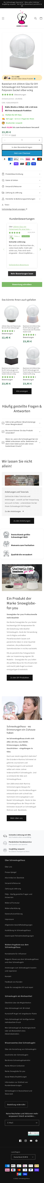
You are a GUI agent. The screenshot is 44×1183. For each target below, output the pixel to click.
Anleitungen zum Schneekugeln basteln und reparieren (21, 969)
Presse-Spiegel (10, 872)
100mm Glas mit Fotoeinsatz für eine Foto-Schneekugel (19, 229)
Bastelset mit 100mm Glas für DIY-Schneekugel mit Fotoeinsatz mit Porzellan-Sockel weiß (32, 329)
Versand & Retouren (13, 883)
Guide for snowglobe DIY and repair (19, 987)
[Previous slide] (4, 249)
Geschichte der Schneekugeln (16, 1055)
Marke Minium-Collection (15, 1066)
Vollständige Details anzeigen (14, 209)
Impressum (9, 919)
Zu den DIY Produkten (19, 677)
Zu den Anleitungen (22, 521)
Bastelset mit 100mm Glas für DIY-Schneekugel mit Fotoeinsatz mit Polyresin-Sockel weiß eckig (32, 371)
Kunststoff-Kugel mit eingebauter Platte (21, 1014)
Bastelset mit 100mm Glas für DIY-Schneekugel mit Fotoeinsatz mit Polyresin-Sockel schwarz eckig (11, 371)
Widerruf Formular (12, 903)
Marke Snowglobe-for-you (15, 1071)
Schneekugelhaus (24, 1178)
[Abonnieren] (36, 1123)
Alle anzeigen (22, 391)
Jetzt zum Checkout (22, 153)
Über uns (8, 867)
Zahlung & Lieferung (13, 889)
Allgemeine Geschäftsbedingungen (19, 925)
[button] (3, 18)
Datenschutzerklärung (14, 914)
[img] (14, 233)
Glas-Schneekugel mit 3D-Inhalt (17, 1008)
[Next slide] (40, 249)
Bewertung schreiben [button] (22, 284)
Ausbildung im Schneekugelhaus (18, 930)
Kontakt (8, 976)
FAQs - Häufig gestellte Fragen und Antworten (18, 895)
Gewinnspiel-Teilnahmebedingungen (19, 936)
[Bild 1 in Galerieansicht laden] (22, 52)
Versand (13, 135)
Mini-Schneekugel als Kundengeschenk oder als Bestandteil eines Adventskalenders (20, 1031)
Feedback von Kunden (13, 982)
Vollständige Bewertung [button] (19, 265)
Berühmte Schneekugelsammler (17, 1060)
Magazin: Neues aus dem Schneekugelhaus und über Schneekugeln (22, 960)
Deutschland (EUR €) (21, 1157)
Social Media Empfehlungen (16, 1077)
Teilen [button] (7, 205)
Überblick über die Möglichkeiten (18, 1003)
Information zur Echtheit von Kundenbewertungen (16, 1083)
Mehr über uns (16, 818)
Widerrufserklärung (12, 908)
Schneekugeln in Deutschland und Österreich (18, 1092)
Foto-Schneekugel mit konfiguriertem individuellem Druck (20, 1020)
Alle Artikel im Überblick (14, 878)
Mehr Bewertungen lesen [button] (22, 273)
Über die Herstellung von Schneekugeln (20, 1049)
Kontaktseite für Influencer (15, 954)
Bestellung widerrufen (16, 1104)
